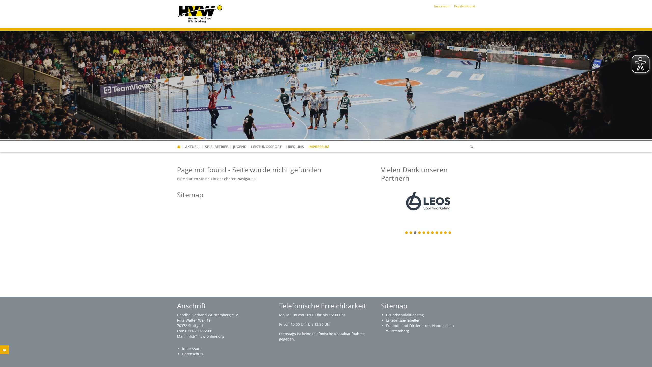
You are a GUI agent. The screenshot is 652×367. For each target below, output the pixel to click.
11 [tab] (450, 233)
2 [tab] (411, 233)
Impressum (318, 146)
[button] (193, 141)
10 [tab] (446, 233)
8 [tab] (437, 233)
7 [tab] (433, 233)
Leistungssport (266, 146)
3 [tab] (415, 233)
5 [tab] (424, 233)
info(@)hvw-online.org (205, 336)
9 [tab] (441, 233)
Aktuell (192, 146)
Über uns (295, 146)
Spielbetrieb (216, 146)
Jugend (240, 146)
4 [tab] (420, 233)
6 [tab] (428, 233)
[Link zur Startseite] (200, 13)
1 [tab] (407, 233)
